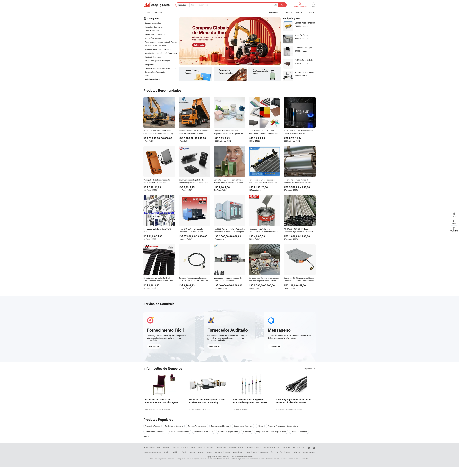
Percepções (286, 447)
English (158, 452)
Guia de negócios (298, 447)
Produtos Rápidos (253, 447)
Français (192, 452)
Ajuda (288, 12)
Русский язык (237, 452)
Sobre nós (166, 447)
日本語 (184, 452)
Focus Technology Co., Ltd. (226, 457)
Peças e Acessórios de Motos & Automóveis (161, 42)
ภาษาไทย (280, 452)
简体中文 (167, 452)
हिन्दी (272, 452)
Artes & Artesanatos (153, 38)
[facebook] (309, 447)
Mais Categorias (151, 79)
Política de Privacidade (205, 447)
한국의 (248, 452)
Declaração (176, 447)
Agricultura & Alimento (154, 27)
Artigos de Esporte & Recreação (157, 60)
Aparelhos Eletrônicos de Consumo (159, 49)
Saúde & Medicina (152, 30)
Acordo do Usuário (189, 447)
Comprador (273, 12)
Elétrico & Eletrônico (153, 57)
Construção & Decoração (155, 72)
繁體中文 (176, 452)
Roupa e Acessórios (153, 23)
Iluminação (149, 75)
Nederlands (264, 452)
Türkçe (288, 452)
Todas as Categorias (154, 12)
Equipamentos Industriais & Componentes (161, 68)
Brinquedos (149, 64)
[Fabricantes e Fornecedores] (156, 4)
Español (201, 452)
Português (218, 452)
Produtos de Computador (155, 34)
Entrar (313, 6)
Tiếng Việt (296, 452)
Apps (298, 12)
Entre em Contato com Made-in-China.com (230, 447)
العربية (255, 452)
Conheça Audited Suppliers (270, 447)
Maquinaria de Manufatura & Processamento (161, 53)
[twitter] (314, 447)
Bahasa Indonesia (309, 452)
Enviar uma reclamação (152, 447)
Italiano (227, 452)
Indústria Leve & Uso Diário (155, 45)
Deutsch (209, 452)
